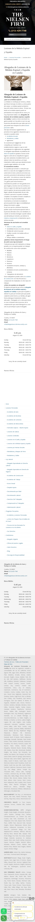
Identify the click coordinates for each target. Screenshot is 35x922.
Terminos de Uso (9, 662)
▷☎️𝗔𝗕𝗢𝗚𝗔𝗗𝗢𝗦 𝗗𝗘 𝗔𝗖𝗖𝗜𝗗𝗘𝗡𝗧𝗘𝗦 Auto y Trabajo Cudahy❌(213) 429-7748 (17, 19)
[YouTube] (20, 10)
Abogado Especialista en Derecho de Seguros (17, 470)
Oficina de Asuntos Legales (15, 543)
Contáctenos (9, 535)
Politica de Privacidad (22, 662)
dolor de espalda (9, 153)
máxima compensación (11, 218)
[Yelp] (18, 10)
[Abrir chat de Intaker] (14, 921)
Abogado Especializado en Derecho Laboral (17, 464)
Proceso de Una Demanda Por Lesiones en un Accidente (15, 526)
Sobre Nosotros (12, 547)
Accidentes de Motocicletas (15, 424)
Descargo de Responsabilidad (15, 555)
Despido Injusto (11, 487)
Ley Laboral (9, 459)
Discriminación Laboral (13, 495)
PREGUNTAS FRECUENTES (17, 1)
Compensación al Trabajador (15, 503)
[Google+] (16, 10)
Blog (8, 551)
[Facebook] (14, 10)
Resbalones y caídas (12, 138)
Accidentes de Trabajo (13, 479)
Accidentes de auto (12, 136)
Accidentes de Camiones (14, 420)
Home (5, 57)
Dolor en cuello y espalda (14, 227)
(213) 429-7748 (26, 4)
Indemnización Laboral (13, 507)
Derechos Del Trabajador (14, 499)
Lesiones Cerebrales (13, 436)
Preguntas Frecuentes (12, 511)
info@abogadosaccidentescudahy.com (18, 7)
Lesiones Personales (15, 57)
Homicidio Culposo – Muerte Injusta (17, 428)
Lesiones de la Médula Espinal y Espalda (18, 443)
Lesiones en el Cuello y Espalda (16, 439)
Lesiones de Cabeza (13, 432)
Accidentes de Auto (12, 412)
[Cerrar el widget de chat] (33, 898)
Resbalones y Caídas (13, 455)
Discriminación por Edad (14, 491)
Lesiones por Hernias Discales (16, 447)
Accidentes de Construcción (15, 475)
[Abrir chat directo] (30, 898)
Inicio (7, 404)
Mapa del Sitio (8, 664)
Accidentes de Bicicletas (14, 416)
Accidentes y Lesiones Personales (17, 515)
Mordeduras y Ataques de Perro (16, 451)
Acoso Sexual (11, 483)
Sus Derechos (11, 531)
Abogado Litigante (12, 539)
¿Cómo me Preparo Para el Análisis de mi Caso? (18, 520)
